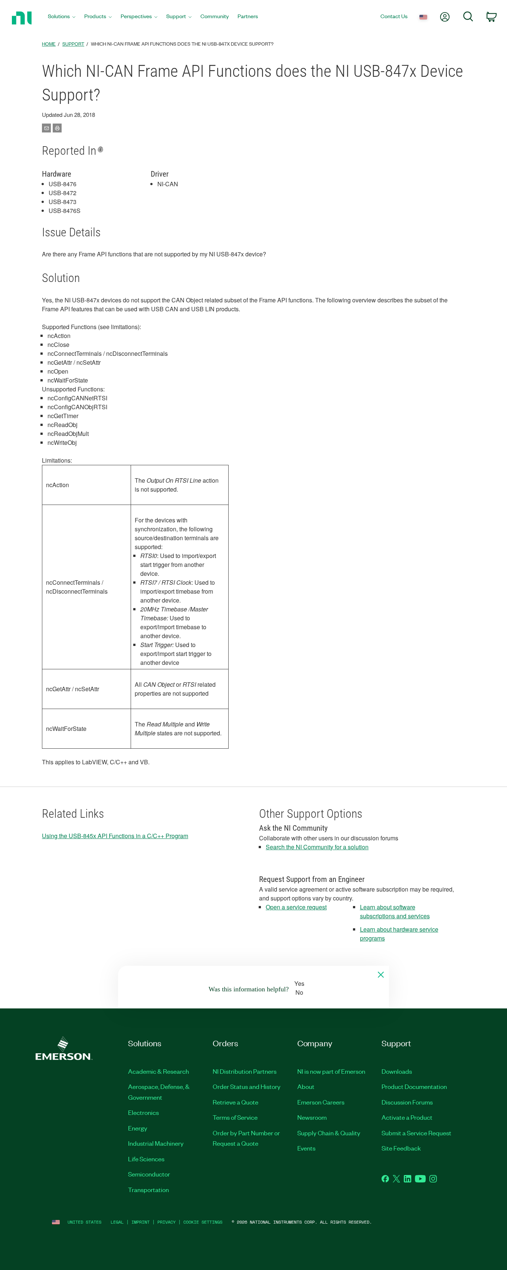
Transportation (148, 1189)
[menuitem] (61, 18)
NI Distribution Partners (245, 1071)
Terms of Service (235, 1117)
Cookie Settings (202, 1222)
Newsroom (312, 1117)
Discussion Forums (407, 1102)
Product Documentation (414, 1086)
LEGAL (117, 1222)
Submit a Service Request (416, 1133)
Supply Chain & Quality (328, 1133)
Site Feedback (401, 1148)
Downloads (397, 1071)
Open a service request (296, 907)
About (305, 1086)
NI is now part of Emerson (331, 1071)
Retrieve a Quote (235, 1102)
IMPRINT (140, 1222)
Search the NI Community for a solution (317, 847)
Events (306, 1148)
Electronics (143, 1112)
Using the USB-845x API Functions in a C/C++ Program (115, 835)
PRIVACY (166, 1222)
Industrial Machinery (156, 1143)
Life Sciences (146, 1159)
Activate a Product (407, 1117)
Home (49, 43)
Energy (137, 1128)
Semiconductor (149, 1174)
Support (73, 43)
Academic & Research (158, 1071)
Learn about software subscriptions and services (395, 911)
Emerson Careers (320, 1102)
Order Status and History (247, 1086)
